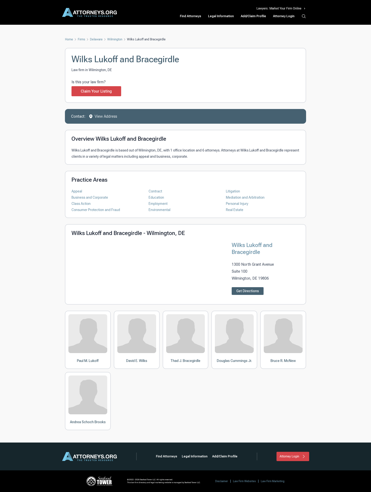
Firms (81, 39)
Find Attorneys (190, 16)
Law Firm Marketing (272, 481)
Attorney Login (283, 16)
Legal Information (221, 16)
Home (69, 39)
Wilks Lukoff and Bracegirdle (252, 248)
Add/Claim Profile (253, 16)
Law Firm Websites (244, 481)
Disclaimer (221, 481)
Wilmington (114, 39)
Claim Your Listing (96, 91)
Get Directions (247, 291)
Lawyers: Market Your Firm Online (278, 8)
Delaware (96, 39)
